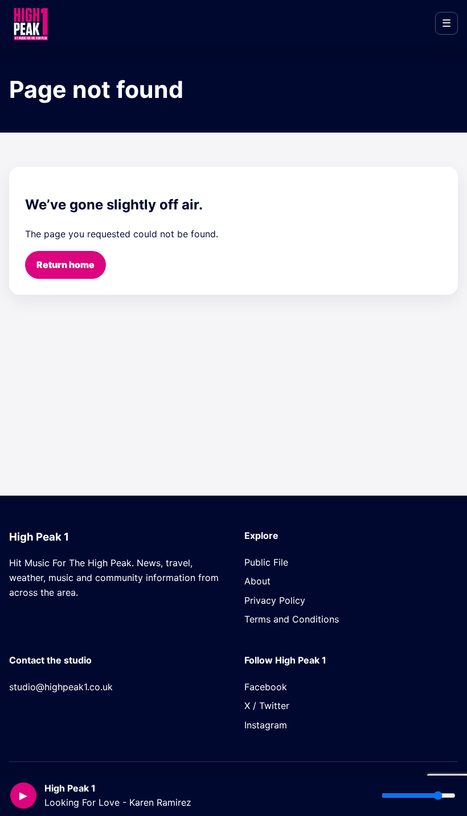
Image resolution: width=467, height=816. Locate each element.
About (257, 581)
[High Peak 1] (30, 23)
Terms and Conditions (291, 619)
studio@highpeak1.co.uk (61, 687)
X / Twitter (266, 705)
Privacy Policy (274, 600)
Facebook (265, 687)
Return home (65, 264)
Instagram (265, 725)
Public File (266, 562)
